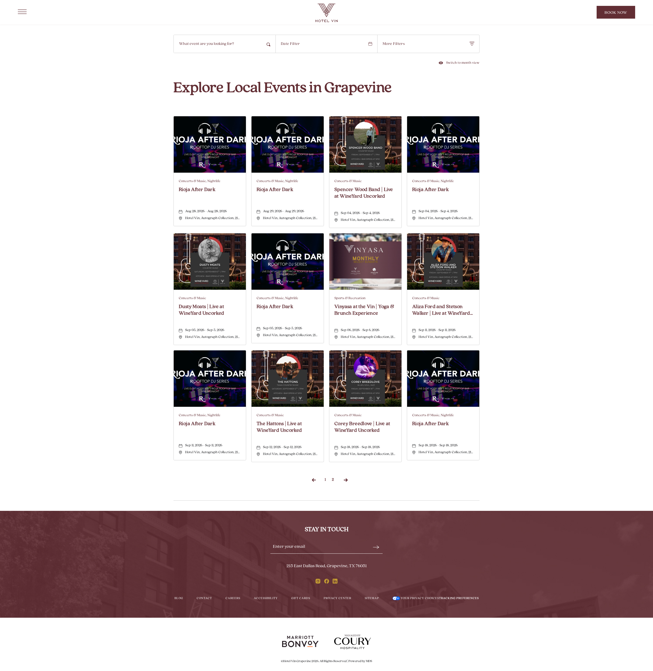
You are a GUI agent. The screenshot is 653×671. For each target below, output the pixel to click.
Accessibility (266, 598)
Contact (204, 598)
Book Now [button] (618, 15)
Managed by (352, 635)
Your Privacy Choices (419, 598)
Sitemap (372, 598)
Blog (178, 598)
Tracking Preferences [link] (459, 598)
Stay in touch (326, 529)
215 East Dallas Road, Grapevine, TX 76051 (326, 566)
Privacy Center (337, 598)
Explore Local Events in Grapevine (282, 88)
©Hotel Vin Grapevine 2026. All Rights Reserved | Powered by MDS (326, 661)
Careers (232, 598)
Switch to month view (459, 63)
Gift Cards (300, 598)
